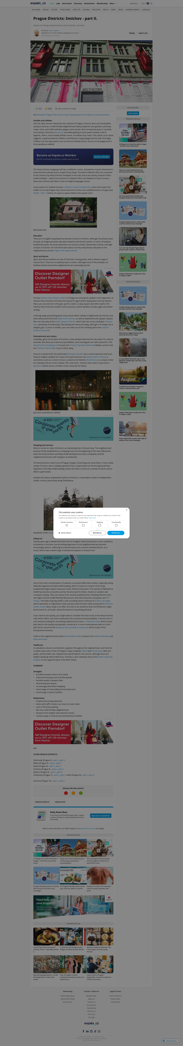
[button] (65, 533)
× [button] (126, 510)
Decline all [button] (97, 533)
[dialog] (91, 523)
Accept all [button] (116, 533)
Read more (92, 518)
